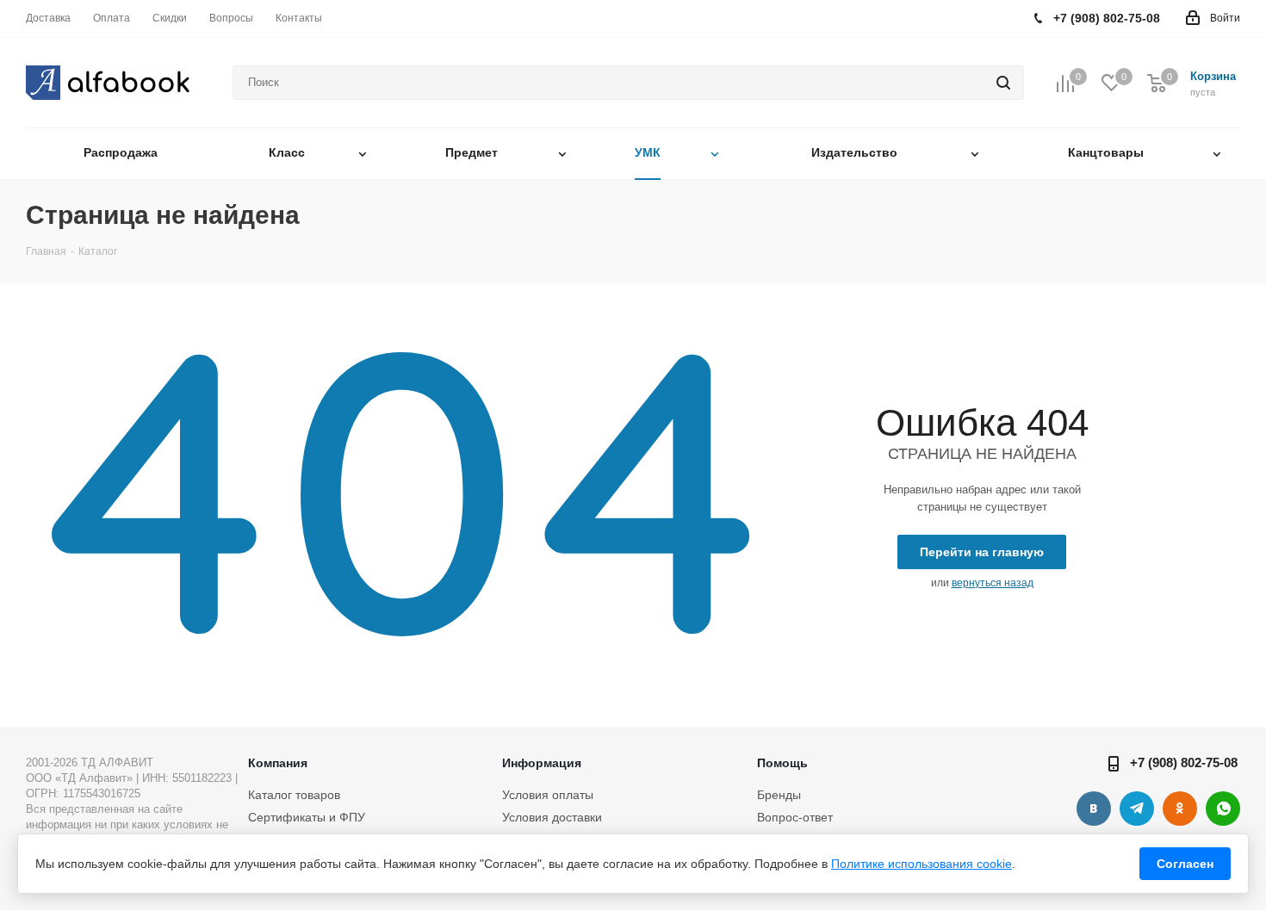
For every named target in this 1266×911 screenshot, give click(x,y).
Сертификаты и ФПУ (306, 817)
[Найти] (1003, 82)
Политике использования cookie (921, 864)
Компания (277, 763)
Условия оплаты (547, 795)
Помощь (782, 763)
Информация (541, 763)
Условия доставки (552, 817)
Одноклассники (1180, 808)
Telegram (1137, 808)
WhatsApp (1223, 808)
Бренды (779, 795)
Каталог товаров (294, 795)
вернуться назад (992, 583)
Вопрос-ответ (795, 817)
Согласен (1185, 864)
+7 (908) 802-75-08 (1184, 762)
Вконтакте (1094, 808)
